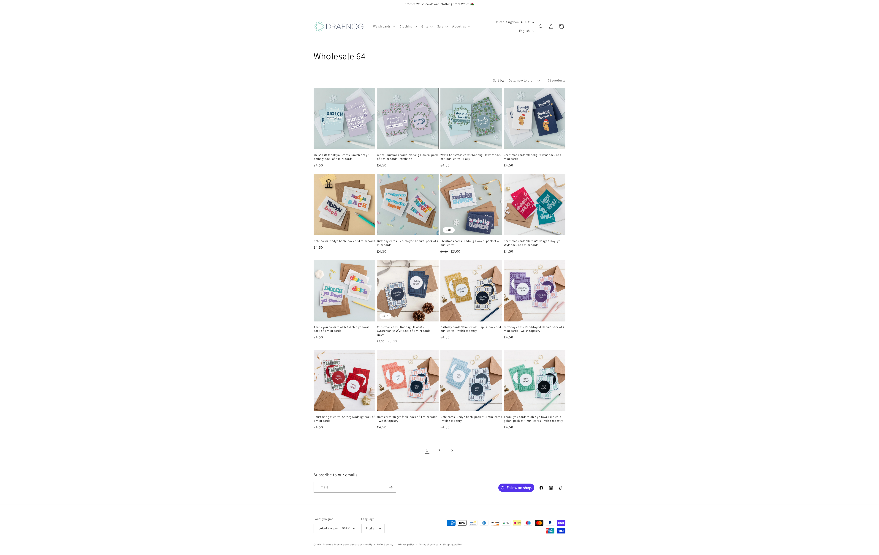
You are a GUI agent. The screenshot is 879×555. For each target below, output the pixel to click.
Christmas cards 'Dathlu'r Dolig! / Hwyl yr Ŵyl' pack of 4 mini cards (532, 243)
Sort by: (498, 80)
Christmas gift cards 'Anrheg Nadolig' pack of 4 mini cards (344, 419)
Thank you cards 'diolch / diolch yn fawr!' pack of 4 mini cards (342, 329)
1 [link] (427, 450)
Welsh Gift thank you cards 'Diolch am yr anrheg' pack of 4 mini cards (341, 157)
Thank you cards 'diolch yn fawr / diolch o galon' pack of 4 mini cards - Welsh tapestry (533, 419)
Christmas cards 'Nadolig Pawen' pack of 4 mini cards (532, 157)
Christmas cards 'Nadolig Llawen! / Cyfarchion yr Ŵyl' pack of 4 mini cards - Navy (404, 331)
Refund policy (385, 544)
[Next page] (452, 450)
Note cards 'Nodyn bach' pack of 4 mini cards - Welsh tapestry (471, 419)
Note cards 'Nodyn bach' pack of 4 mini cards (344, 241)
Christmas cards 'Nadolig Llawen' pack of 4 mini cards (469, 243)
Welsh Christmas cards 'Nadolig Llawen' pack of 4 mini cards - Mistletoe (407, 157)
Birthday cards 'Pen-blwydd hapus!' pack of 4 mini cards (407, 243)
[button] (383, 26)
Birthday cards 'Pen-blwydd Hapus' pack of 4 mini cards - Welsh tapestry (470, 329)
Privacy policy (406, 544)
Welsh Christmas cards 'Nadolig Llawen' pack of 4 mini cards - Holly (470, 157)
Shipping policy (452, 544)
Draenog (328, 544)
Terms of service (428, 544)
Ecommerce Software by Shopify (353, 544)
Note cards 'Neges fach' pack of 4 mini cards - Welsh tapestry (407, 419)
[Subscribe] (391, 487)
